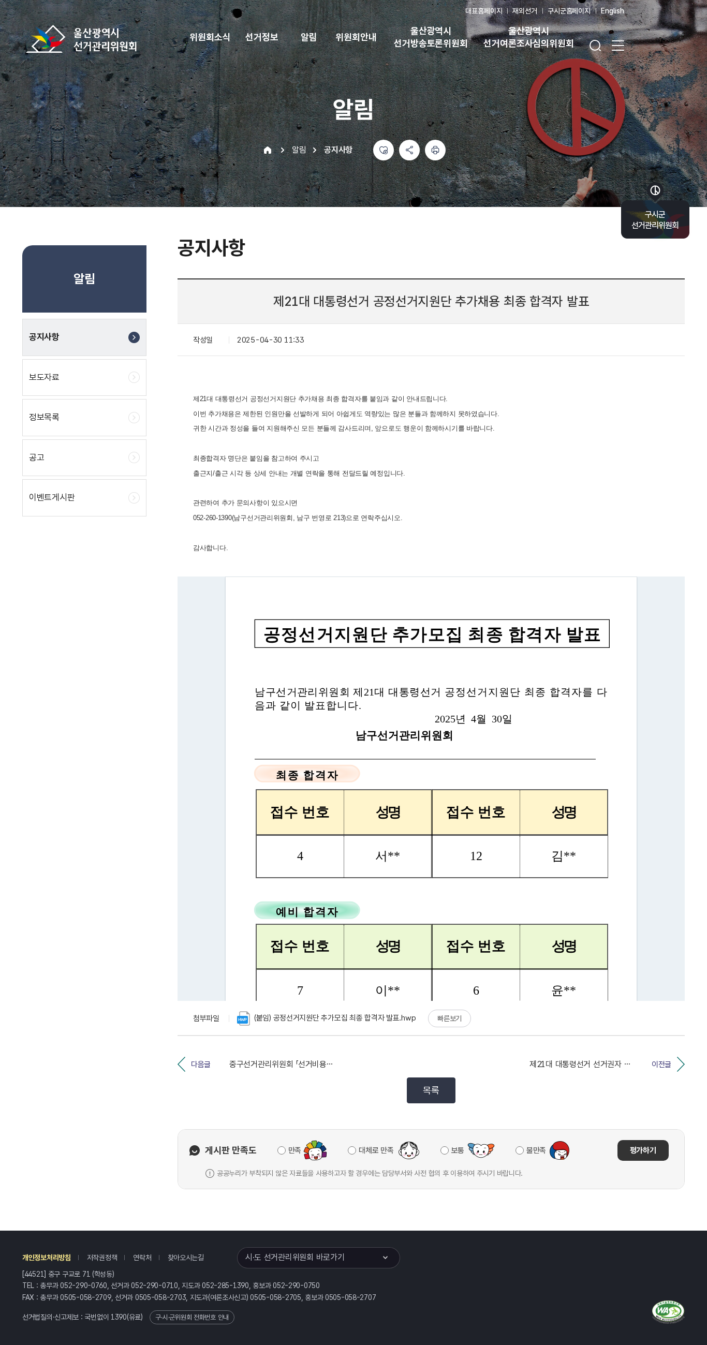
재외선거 (524, 11)
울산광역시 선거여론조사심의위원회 (528, 37)
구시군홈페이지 (569, 11)
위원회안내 (355, 37)
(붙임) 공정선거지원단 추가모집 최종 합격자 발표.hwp (335, 1018)
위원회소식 (209, 37)
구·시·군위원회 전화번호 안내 (192, 1317)
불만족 (536, 1150)
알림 (309, 37)
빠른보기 (449, 1018)
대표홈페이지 (483, 11)
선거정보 (261, 37)
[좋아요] (383, 150)
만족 (294, 1150)
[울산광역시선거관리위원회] (114, 39)
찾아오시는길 (186, 1257)
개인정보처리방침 (46, 1257)
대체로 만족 (376, 1150)
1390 (119, 1317)
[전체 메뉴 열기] (618, 45)
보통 (457, 1150)
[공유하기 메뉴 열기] (409, 150)
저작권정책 (102, 1257)
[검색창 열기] (595, 45)
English (612, 11)
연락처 (142, 1257)
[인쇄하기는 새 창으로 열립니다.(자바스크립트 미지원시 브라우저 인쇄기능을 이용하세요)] (435, 150)
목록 (431, 1090)
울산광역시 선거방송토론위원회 (430, 37)
